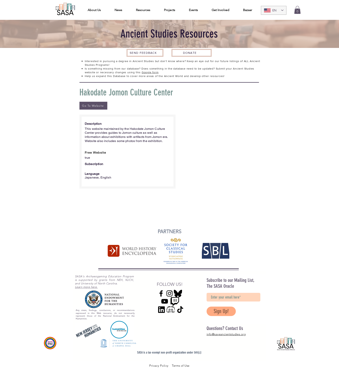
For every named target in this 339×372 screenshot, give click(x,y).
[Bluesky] (178, 293)
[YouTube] (164, 301)
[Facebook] (161, 293)
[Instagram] (169, 293)
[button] (297, 10)
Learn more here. (86, 287)
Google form (150, 72)
